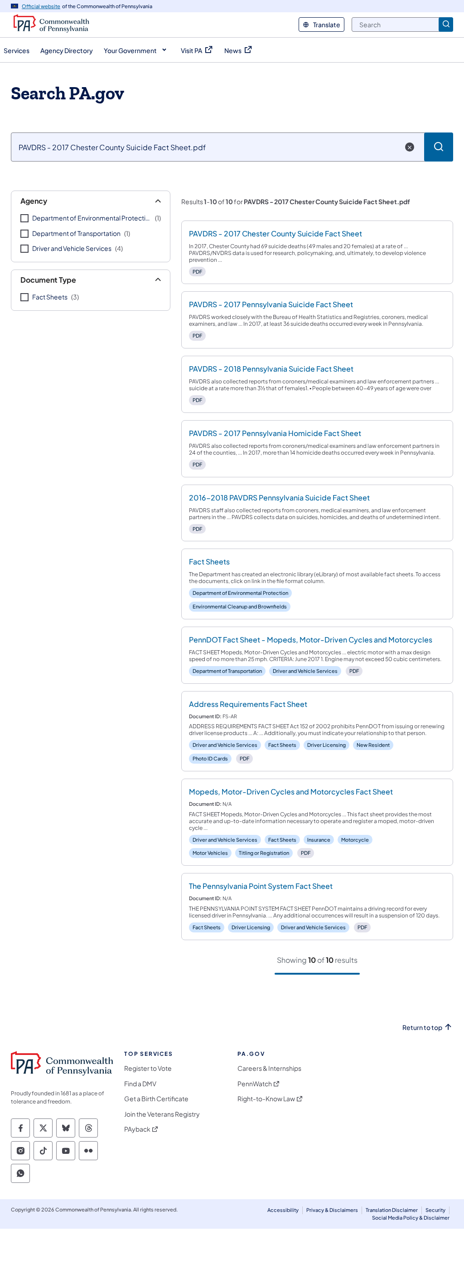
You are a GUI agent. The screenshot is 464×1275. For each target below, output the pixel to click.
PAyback (137, 1129)
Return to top (422, 1027)
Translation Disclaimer (392, 1210)
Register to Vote (148, 1068)
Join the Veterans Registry (162, 1114)
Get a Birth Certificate (156, 1099)
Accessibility (283, 1210)
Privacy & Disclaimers (332, 1210)
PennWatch (254, 1084)
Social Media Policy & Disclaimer (411, 1218)
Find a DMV (140, 1084)
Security (435, 1210)
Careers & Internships (269, 1068)
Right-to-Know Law (266, 1099)
